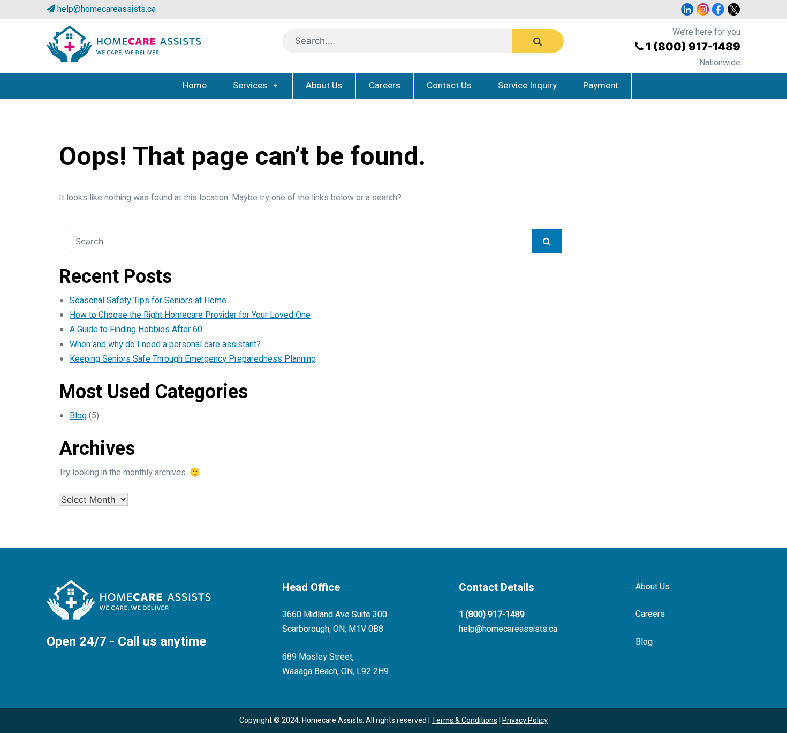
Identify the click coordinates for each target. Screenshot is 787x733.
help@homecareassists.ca (106, 9)
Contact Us (449, 85)
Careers (384, 85)
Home (195, 85)
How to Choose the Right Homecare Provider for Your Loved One (190, 315)
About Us (324, 85)
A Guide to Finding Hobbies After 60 (136, 329)
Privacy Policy (525, 720)
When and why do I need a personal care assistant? (165, 344)
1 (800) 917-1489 (693, 46)
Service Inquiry (527, 85)
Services (250, 85)
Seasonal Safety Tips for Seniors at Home (148, 300)
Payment (600, 85)
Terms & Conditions (464, 720)
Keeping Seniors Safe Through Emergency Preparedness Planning (193, 359)
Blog (78, 415)
